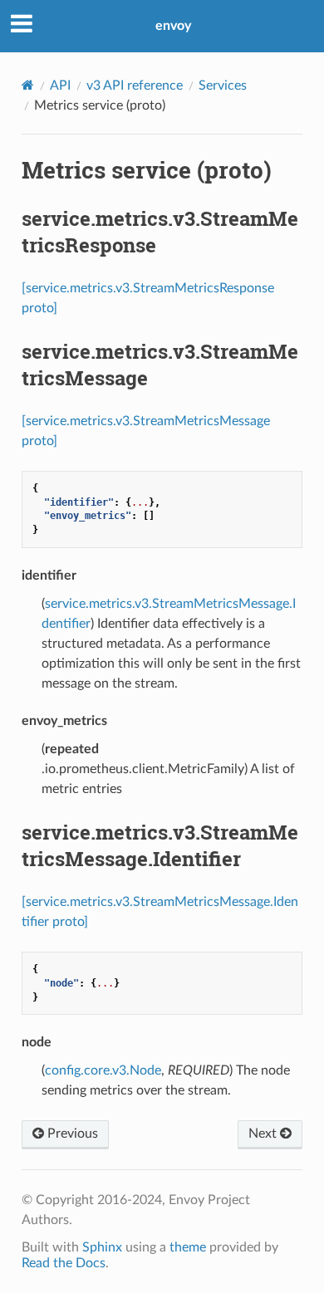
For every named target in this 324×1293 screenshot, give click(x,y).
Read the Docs (64, 1263)
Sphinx (102, 1247)
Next (264, 1133)
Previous (71, 1133)
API (60, 85)
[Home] (28, 85)
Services (223, 85)
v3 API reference (134, 85)
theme (187, 1247)
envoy (173, 25)
